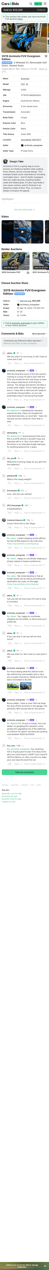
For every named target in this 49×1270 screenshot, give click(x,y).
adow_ (10, 353)
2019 (39, 785)
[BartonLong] (18, 301)
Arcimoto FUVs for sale (11, 799)
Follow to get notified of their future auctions (24, 324)
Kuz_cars (11, 746)
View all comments (24, 772)
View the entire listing (23, 209)
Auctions (5, 785)
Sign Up (38, 4)
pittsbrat (11, 476)
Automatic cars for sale (11, 793)
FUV (23, 84)
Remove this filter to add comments (20, 343)
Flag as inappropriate (33, 363)
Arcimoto (25, 78)
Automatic (15, 785)
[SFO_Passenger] (4, 505)
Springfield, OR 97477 (31, 139)
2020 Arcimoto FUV (11, 272)
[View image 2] (26, 686)
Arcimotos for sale (9, 796)
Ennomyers (12, 490)
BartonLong (25, 301)
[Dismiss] (44, 1266)
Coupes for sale (8, 802)
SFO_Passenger (14, 505)
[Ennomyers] (4, 491)
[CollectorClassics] (4, 520)
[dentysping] (4, 433)
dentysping (12, 433)
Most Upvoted (38, 334)
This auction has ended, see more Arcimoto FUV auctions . (25, 17)
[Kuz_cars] (4, 745)
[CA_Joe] (4, 458)
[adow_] (4, 353)
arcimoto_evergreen (33, 145)
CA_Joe (10, 458)
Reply (16, 363)
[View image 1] (13, 686)
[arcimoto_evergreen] (22, 145)
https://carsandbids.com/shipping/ (23, 543)
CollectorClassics (15, 520)
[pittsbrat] (4, 476)
